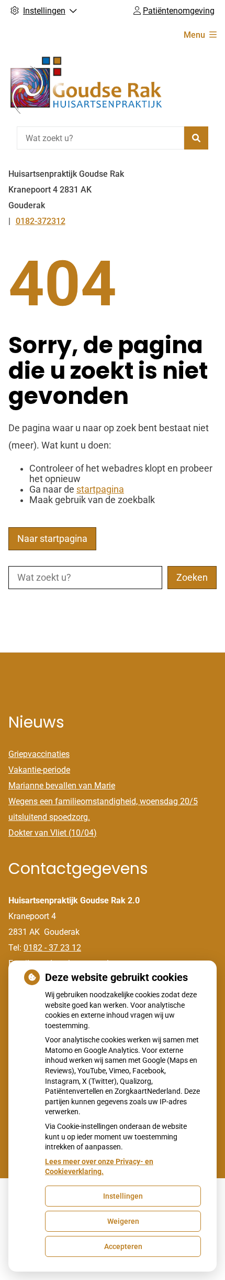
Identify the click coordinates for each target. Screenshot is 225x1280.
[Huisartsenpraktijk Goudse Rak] (86, 85)
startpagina (100, 489)
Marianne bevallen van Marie (61, 786)
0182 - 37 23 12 (52, 948)
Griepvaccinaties (39, 754)
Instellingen (123, 1196)
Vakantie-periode (39, 770)
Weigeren (123, 1221)
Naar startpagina (52, 539)
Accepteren (123, 1246)
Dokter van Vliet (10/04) (52, 833)
